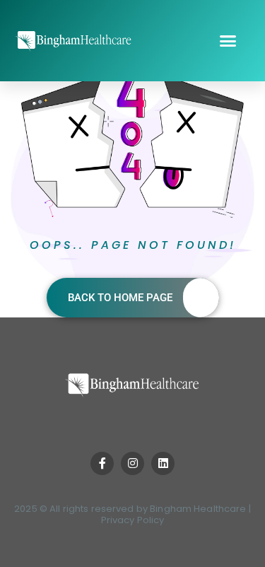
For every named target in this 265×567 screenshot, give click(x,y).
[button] (228, 41)
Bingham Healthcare (198, 508)
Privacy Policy (133, 520)
